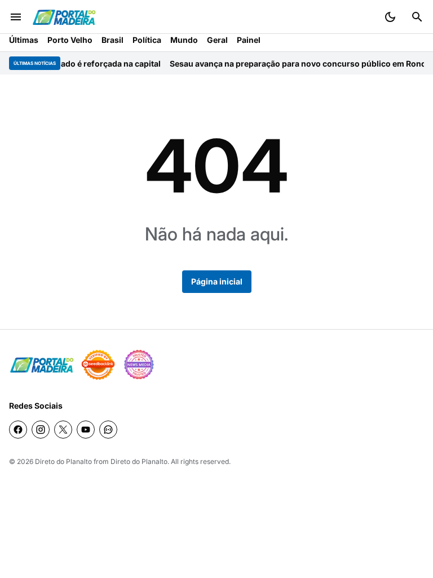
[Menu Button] (16, 17)
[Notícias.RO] (41, 365)
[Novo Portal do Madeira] (64, 17)
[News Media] (139, 365)
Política (146, 40)
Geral (217, 40)
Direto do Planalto (63, 461)
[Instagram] (41, 430)
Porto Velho (69, 40)
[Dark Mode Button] (390, 17)
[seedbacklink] (98, 365)
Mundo (184, 40)
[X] (63, 430)
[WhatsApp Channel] (108, 430)
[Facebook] (18, 430)
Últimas (23, 40)
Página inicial (216, 281)
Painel (248, 40)
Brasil (112, 40)
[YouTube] (86, 430)
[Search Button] (417, 17)
